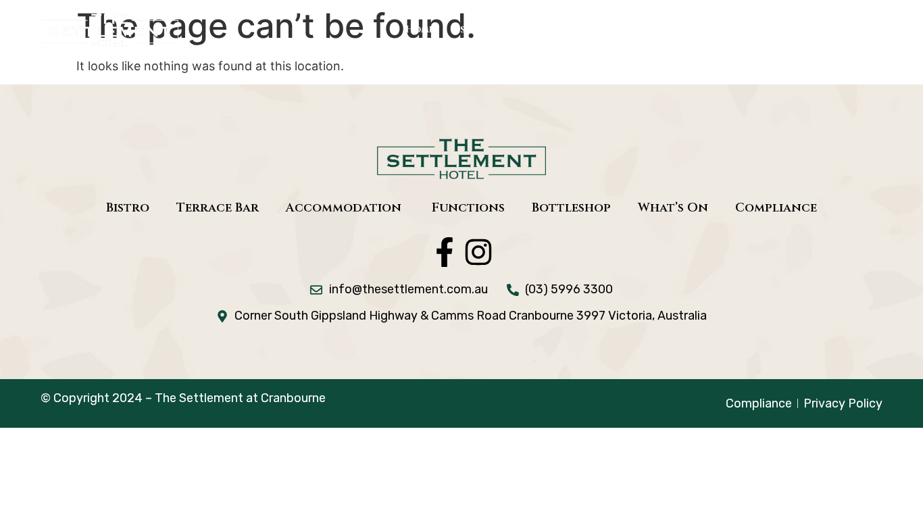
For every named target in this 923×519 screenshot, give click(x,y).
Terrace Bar (532, 30)
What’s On (857, 30)
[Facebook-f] (444, 252)
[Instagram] (478, 252)
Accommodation (624, 30)
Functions (713, 30)
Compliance (776, 207)
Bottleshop (786, 30)
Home (419, 30)
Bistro (467, 30)
